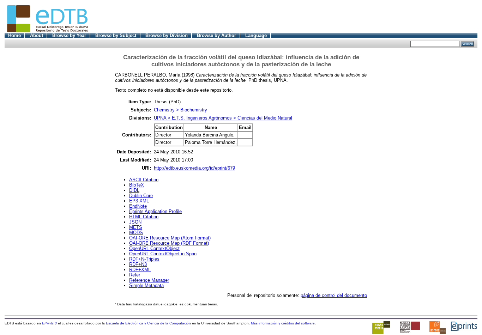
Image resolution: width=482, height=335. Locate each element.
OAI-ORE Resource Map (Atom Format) (170, 237)
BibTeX (136, 185)
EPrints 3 (49, 323)
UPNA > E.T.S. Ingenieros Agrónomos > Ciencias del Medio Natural (223, 118)
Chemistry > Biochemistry (180, 109)
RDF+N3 (138, 264)
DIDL (134, 190)
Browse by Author (216, 35)
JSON (135, 222)
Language (256, 35)
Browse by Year (69, 35)
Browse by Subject (115, 35)
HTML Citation (143, 216)
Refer (134, 275)
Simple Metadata (146, 285)
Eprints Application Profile (155, 211)
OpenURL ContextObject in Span (163, 253)
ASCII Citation (143, 179)
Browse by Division (166, 35)
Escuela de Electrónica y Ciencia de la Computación (148, 323)
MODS (136, 232)
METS (135, 227)
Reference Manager (149, 280)
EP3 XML (139, 200)
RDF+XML (140, 269)
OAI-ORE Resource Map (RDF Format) (169, 243)
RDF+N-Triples (144, 259)
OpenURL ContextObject (154, 248)
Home (14, 35)
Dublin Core (141, 195)
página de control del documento (334, 295)
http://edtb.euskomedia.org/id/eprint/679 (194, 168)
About (36, 35)
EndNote (138, 206)
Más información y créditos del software (283, 323)
